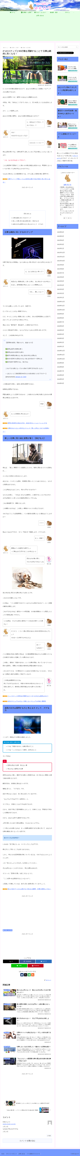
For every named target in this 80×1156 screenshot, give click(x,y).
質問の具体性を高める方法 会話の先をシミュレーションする (27, 423)
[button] (76, 47)
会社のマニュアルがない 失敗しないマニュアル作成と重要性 (27, 701)
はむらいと (67, 184)
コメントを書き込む (27, 1141)
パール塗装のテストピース (33, 1153)
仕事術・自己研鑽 (8, 930)
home (2, 1153)
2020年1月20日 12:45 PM (9, 1124)
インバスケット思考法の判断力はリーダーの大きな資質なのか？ (28, 696)
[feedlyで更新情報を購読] (29, 974)
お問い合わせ (22, 1153)
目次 (25, 213)
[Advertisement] (40, 30)
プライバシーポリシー (11, 1153)
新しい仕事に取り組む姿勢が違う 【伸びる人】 (26, 221)
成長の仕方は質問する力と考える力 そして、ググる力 (28, 224)
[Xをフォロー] (25, 974)
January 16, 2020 (20, 377)
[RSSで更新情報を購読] (32, 974)
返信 (50, 1135)
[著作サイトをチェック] (22, 974)
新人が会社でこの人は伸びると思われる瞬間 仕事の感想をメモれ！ (29, 889)
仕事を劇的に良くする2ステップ (22, 218)
